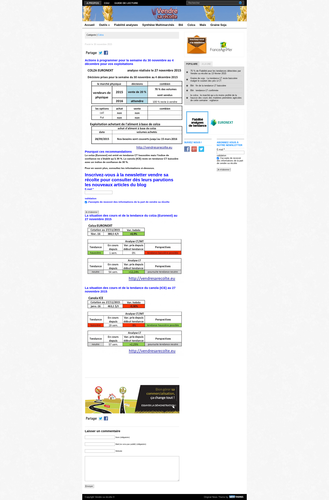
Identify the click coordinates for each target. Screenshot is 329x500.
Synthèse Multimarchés (158, 25)
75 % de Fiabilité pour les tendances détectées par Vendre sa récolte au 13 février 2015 (215, 72)
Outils (104, 25)
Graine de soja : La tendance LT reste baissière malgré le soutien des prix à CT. (213, 79)
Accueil (89, 25)
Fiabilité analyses (126, 25)
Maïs (203, 25)
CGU (106, 3)
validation (90, 198)
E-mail (89, 189)
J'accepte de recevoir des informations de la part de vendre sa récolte (128, 201)
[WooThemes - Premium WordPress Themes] (236, 497)
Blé (181, 25)
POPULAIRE (192, 64)
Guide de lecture (126, 3)
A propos (93, 3)
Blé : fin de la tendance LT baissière (208, 85)
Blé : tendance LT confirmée (204, 90)
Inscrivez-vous (100, 174)
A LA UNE (206, 64)
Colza (191, 25)
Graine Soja (218, 25)
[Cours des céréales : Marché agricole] (164, 20)
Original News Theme (214, 497)
